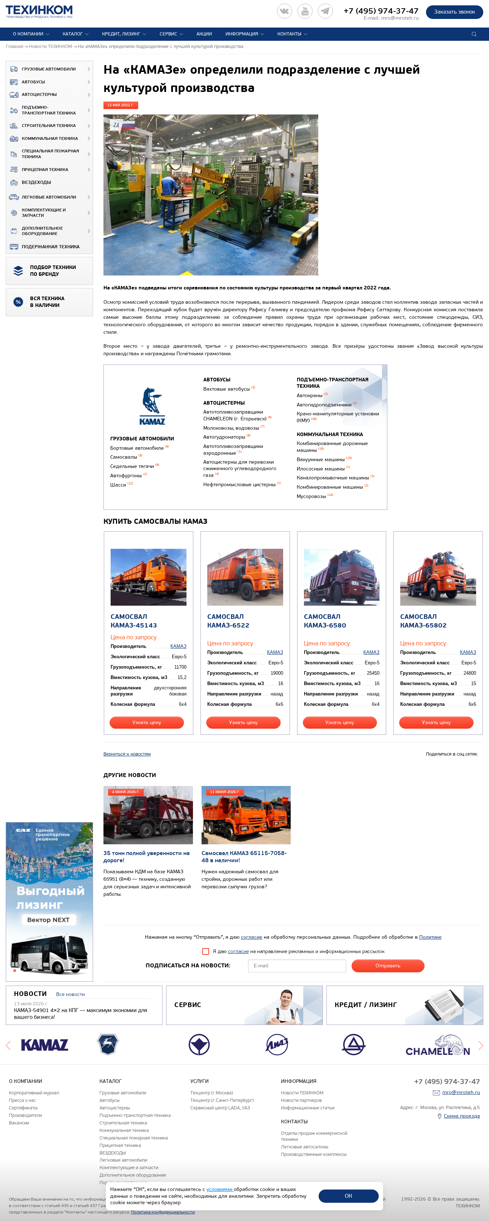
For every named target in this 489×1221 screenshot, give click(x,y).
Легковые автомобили (49, 197)
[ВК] (284, 11)
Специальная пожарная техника (50, 154)
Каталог (73, 34)
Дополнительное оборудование (42, 231)
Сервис (168, 34)
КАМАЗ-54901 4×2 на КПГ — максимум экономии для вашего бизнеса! (80, 1014)
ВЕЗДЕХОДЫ (36, 182)
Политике (430, 937)
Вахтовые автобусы (229, 389)
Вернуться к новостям (127, 754)
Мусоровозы (315, 496)
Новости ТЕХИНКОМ (302, 1092)
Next (480, 1044)
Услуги (199, 1081)
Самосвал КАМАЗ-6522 (228, 621)
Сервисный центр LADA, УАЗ (220, 1107)
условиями (220, 1189)
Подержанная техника (50, 247)
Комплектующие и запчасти (44, 213)
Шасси (121, 485)
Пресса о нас (22, 1100)
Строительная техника (49, 125)
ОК (348, 1195)
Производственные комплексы (314, 1154)
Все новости (70, 994)
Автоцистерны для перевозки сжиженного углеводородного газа (239, 468)
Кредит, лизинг (121, 34)
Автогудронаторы (227, 437)
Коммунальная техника (50, 138)
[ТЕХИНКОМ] (46, 11)
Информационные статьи (307, 1107)
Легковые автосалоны (304, 1146)
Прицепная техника (45, 169)
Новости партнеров (301, 1100)
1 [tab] (14, 970)
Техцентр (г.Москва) (211, 1092)
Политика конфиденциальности (163, 1212)
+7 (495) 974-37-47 (381, 11)
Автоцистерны (39, 94)
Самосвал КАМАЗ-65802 (423, 621)
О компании (28, 34)
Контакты (289, 34)
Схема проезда (462, 1116)
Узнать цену (146, 722)
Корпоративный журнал (34, 1092)
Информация (242, 34)
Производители (25, 1115)
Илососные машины (323, 469)
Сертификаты (23, 1107)
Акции (204, 34)
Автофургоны (128, 476)
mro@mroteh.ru (400, 18)
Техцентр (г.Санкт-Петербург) (222, 1100)
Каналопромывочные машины (335, 478)
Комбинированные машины (332, 487)
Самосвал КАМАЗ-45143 (134, 621)
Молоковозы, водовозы (234, 428)
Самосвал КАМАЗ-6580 (325, 621)
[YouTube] (305, 11)
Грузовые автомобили (49, 69)
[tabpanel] (49, 902)
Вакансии (19, 1122)
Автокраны (312, 395)
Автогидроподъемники (327, 405)
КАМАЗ (178, 646)
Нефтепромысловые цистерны (242, 485)
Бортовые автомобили (139, 448)
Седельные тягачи (134, 466)
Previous (8, 1044)
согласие (251, 937)
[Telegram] (325, 11)
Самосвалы (126, 457)
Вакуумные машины (324, 459)
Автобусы (33, 82)
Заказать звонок (454, 12)
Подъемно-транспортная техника (49, 110)
